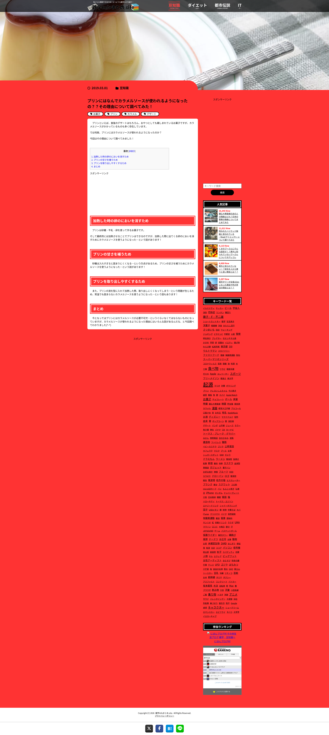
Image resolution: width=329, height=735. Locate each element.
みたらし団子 (229, 325)
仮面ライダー (210, 535)
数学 (223, 321)
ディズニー (214, 416)
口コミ (215, 526)
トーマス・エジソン (224, 501)
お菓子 (207, 399)
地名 (224, 412)
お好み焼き (208, 471)
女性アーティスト (212, 560)
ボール (228, 399)
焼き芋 (230, 378)
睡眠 (219, 497)
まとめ (95, 166)
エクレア (218, 556)
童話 (218, 518)
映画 (224, 403)
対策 (223, 385)
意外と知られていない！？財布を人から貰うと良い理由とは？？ (228, 269)
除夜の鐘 (235, 560)
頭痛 (225, 363)
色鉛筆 (206, 603)
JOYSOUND (208, 530)
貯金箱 (230, 403)
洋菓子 (206, 325)
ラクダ (231, 522)
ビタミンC (218, 334)
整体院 (229, 459)
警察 (238, 333)
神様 (216, 471)
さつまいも (209, 329)
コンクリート (221, 581)
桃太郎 (206, 552)
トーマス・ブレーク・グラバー (219, 433)
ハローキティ (209, 501)
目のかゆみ (224, 438)
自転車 (222, 585)
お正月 (222, 539)
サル (211, 556)
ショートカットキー (211, 321)
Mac (231, 585)
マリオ (217, 385)
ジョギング (208, 334)
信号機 (236, 547)
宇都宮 (227, 334)
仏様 (237, 488)
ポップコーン (218, 421)
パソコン (227, 547)
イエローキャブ (210, 616)
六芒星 (206, 569)
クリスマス (215, 514)
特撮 (205, 403)
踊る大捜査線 (214, 403)
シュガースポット (210, 454)
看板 (210, 395)
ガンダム (219, 493)
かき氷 (206, 342)
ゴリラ (220, 446)
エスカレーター (233, 480)
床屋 (235, 399)
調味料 (229, 518)
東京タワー (223, 535)
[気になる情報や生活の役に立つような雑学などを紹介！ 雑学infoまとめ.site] (113, 6)
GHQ (231, 569)
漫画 (214, 408)
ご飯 (205, 594)
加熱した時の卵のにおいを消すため (110, 156)
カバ (238, 509)
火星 (233, 334)
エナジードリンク (210, 505)
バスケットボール (229, 530)
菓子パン (226, 467)
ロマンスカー (209, 612)
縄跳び (232, 535)
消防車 (231, 421)
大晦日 (222, 526)
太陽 (229, 539)
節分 (228, 526)
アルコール (236, 408)
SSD (213, 547)
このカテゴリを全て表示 (222, 682)
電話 (224, 497)
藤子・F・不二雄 (213, 317)
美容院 (213, 552)
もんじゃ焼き (228, 488)
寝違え (223, 378)
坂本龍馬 (207, 585)
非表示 (132, 151)
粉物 (225, 509)
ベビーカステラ (210, 446)
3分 (230, 346)
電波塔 (211, 480)
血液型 (237, 463)
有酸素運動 (209, 518)
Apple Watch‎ (231, 395)
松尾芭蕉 (216, 346)
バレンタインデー (217, 599)
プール (224, 450)
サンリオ (207, 522)
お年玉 (218, 412)
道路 (232, 438)
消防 (205, 312)
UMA (237, 522)
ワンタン (220, 312)
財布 (238, 355)
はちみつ (233, 564)
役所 (236, 417)
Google (234, 603)
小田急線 (235, 590)
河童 (227, 590)
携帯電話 (214, 438)
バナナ (218, 429)
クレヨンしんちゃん (218, 390)
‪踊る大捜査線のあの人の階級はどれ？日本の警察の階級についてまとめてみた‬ (228, 218)
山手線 (222, 425)
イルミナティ (209, 308)
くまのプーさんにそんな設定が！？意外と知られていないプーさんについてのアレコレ (228, 253)
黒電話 (206, 467)
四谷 (218, 329)
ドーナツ (213, 539)
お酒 (205, 416)
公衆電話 (229, 446)
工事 (205, 369)
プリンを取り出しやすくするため (108, 163)
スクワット (224, 484)
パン (220, 488)
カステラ (228, 463)
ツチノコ (228, 573)
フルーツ (223, 471)
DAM (222, 454)
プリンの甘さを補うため (104, 159)
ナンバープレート (231, 493)
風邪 (205, 539)
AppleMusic (233, 412)
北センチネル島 (229, 338)
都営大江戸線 (224, 408)
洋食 (220, 325)
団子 (205, 509)
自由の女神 (218, 569)
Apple (213, 373)
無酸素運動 (230, 355)
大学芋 (236, 612)
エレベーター (223, 374)
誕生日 (222, 603)
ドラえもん (209, 459)
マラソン (207, 526)
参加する (238, 686)
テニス (211, 564)
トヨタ (220, 594)
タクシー (227, 577)
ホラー (237, 425)
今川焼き (232, 390)
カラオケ (207, 476)
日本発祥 (212, 497)
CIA (223, 429)
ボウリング (231, 385)
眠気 (205, 480)
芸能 (236, 573)
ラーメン (220, 459)
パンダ (215, 425)
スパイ (222, 395)
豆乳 (216, 573)
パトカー (232, 581)
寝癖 (222, 355)
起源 (208, 384)
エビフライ (220, 612)
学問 (212, 342)
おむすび (226, 560)
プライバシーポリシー (164, 715)
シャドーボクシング (228, 505)
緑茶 (205, 395)
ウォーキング (226, 329)
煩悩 (238, 543)
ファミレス (216, 442)
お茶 (205, 543)
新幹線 (211, 577)
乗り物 (212, 594)
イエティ (229, 342)
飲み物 (215, 590)
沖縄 (221, 573)
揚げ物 (237, 342)
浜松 (235, 599)
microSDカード (210, 488)
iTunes (206, 514)
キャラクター (216, 607)
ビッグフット (230, 556)
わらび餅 (207, 346)
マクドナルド (227, 417)
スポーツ (235, 373)
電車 (223, 518)
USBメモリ (213, 509)
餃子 (219, 551)
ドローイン (217, 476)
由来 (205, 421)
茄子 (228, 603)
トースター (208, 573)
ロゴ (227, 476)
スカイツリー (224, 351)
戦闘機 (214, 325)
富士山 (237, 569)
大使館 (229, 599)
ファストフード (211, 355)
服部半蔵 (230, 369)
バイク (224, 514)
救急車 (237, 403)
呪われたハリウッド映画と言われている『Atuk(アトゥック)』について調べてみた (229, 235)
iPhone (210, 492)
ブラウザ (207, 590)
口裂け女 (207, 412)
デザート (207, 425)
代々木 (206, 374)
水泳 (215, 585)
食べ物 (213, 368)
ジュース (230, 425)
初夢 (237, 552)
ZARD (224, 543)
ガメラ (228, 454)
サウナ (206, 599)
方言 (222, 590)
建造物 (206, 442)
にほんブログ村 (222, 641)
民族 (220, 363)
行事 (205, 564)
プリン (206, 390)
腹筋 (224, 442)
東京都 (224, 346)
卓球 (205, 607)
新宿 (210, 463)
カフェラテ (208, 450)
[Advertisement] (109, 191)
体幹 (221, 463)
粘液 (208, 547)
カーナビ (230, 429)
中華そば (231, 509)
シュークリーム (232, 607)
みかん (206, 438)
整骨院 (233, 476)
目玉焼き (230, 321)
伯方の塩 (220, 480)
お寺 (230, 450)
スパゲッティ (228, 552)
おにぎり (231, 543)
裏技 (216, 463)
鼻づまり (214, 603)
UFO (217, 564)
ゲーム (217, 530)
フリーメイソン (211, 378)
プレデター (217, 338)
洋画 (226, 594)
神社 (212, 429)
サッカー (219, 308)
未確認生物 (214, 543)
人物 (205, 556)
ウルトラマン (210, 350)
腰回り (228, 312)
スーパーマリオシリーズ (216, 359)
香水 (226, 569)
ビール (228, 308)
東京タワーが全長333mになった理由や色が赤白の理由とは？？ (229, 284)
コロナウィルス (210, 363)
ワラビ (222, 369)
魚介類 (206, 429)
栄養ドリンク (221, 522)
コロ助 (234, 484)
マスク (217, 450)
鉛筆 (205, 463)
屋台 (215, 484)
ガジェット (216, 467)
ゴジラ (224, 564)
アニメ (233, 594)
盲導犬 (236, 459)
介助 (205, 497)
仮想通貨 (232, 514)
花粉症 (211, 312)
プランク (207, 484)
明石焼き (207, 338)
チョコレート (218, 399)
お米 (205, 577)
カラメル (207, 408)
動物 (234, 539)
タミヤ (219, 577)
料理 (233, 363)
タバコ (229, 612)
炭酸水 (221, 342)
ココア (219, 547)
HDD (231, 471)
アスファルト (209, 581)
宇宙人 (236, 308)
